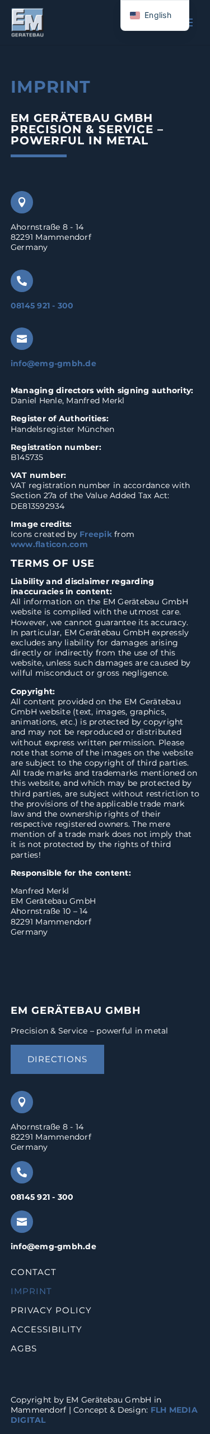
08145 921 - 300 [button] (42, 306)
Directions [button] (57, 1059)
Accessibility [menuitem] (46, 1330)
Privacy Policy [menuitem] (51, 1310)
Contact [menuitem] (34, 1272)
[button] (27, 22)
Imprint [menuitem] (31, 1291)
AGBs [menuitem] (24, 1349)
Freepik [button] (96, 534)
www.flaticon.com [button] (49, 544)
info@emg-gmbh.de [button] (53, 363)
